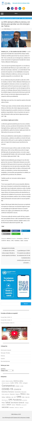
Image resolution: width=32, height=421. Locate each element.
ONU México (7, 29)
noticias (8, 397)
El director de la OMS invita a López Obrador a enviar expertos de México (9, 253)
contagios (25, 383)
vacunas (26, 240)
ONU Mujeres (5, 400)
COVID (21, 386)
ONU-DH (27, 397)
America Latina (9, 381)
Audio (12, 383)
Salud (21, 240)
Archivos (3, 368)
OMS (12, 240)
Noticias (9, 238)
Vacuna (18, 404)
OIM (12, 397)
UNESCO (4, 404)
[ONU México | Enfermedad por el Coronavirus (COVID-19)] (16, 5)
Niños (3, 397)
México (8, 240)
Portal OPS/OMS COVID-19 (7, 322)
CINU (20, 383)
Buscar (26, 303)
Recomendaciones (5, 361)
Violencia (17, 407)
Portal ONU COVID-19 (6, 317)
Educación (23, 391)
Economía (18, 392)
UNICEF (8, 404)
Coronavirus (20, 238)
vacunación (23, 404)
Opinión (3, 358)
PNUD (3, 402)
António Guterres (6, 383)
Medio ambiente (5, 394)
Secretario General (17, 402)
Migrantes (12, 394)
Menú (16, 13)
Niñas (27, 394)
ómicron (21, 407)
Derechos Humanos (8, 392)
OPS (10, 400)
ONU (23, 397)
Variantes (11, 407)
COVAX (17, 386)
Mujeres (18, 394)
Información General (6, 350)
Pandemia (17, 240)
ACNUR (3, 381)
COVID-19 (26, 238)
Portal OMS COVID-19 (6, 320)
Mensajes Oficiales (5, 352)
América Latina (18, 381)
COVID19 (3, 240)
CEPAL (16, 383)
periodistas (24, 400)
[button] (6, 231)
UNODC (13, 404)
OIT (15, 397)
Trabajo (27, 402)
